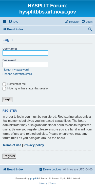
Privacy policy (34, 145)
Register (9, 156)
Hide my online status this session (28, 88)
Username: (10, 48)
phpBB (34, 178)
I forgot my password (16, 69)
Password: (10, 60)
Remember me (16, 83)
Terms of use (12, 145)
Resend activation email (17, 73)
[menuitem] (13, 22)
